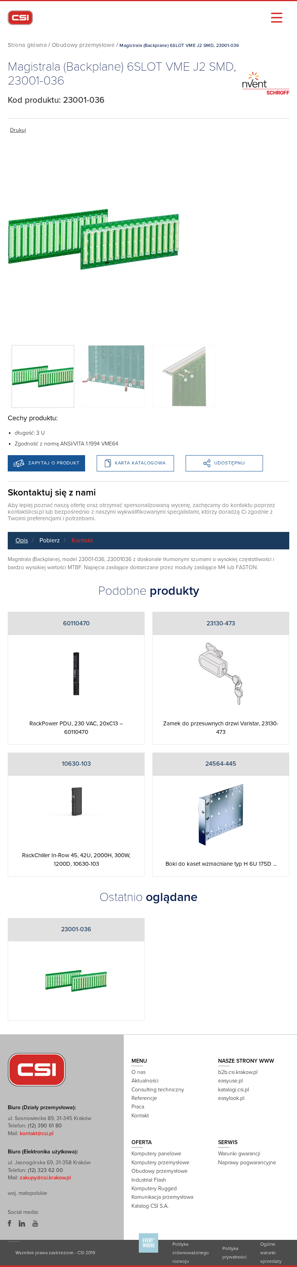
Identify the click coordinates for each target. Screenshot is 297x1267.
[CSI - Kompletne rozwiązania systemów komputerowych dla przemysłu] (37, 1069)
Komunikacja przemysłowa (162, 1197)
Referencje (144, 1098)
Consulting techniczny (157, 1089)
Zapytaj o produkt (54, 463)
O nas (138, 1072)
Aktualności (145, 1080)
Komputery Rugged (154, 1188)
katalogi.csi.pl (233, 1089)
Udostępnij (229, 463)
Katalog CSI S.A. (150, 1206)
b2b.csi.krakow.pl (238, 1072)
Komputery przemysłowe (160, 1162)
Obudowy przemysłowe (83, 44)
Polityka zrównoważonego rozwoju (190, 1252)
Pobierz (49, 540)
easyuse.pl (230, 1080)
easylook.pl (231, 1098)
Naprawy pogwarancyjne (247, 1162)
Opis (21, 540)
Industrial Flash (148, 1180)
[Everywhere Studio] (148, 1252)
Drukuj (18, 130)
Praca (137, 1106)
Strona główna (27, 44)
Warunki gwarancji (239, 1153)
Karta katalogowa (140, 463)
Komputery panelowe (156, 1153)
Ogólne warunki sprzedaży (271, 1252)
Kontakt (82, 540)
